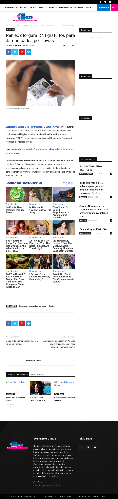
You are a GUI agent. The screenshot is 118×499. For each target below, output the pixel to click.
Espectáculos (65, 7)
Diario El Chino (99, 496)
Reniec (52, 306)
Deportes (78, 7)
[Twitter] (105, 2)
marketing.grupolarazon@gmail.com (50, 485)
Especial (42, 7)
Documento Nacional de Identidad (32, 306)
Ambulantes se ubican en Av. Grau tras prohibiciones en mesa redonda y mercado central (59, 344)
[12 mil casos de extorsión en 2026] (40, 388)
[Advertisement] (40, 117)
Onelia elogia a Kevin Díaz (93, 229)
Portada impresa (86, 174)
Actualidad (21, 7)
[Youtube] (110, 2)
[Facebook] (100, 2)
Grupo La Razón (51, 496)
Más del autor (37, 375)
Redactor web (15, 45)
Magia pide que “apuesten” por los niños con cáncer (22, 342)
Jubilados (9, 7)
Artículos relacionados (17, 375)
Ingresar (103, 7)
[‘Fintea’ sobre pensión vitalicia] (16, 388)
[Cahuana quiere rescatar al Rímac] (64, 388)
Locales (33, 7)
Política (53, 7)
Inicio (8, 25)
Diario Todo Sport (83, 496)
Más (87, 7)
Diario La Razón (66, 496)
